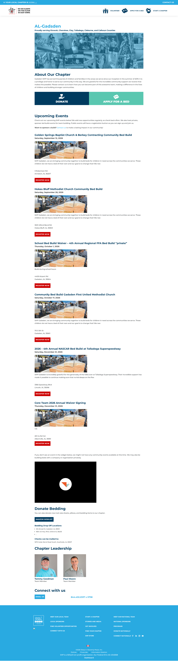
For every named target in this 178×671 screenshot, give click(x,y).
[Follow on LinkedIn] (136, 636)
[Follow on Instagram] (139, 636)
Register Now (42, 180)
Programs (118, 626)
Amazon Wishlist (44, 519)
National (32, 2)
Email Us (40, 597)
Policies (74, 652)
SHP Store (89, 636)
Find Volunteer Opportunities (63, 626)
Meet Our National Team (124, 617)
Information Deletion (99, 652)
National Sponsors (122, 621)
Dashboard (89, 658)
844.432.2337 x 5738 (82, 597)
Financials (84, 652)
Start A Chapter (92, 617)
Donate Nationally (122, 631)
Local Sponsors (57, 621)
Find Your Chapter (93, 631)
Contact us (61, 128)
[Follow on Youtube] (142, 636)
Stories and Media (93, 621)
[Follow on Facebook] (132, 636)
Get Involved (91, 626)
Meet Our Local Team (59, 617)
